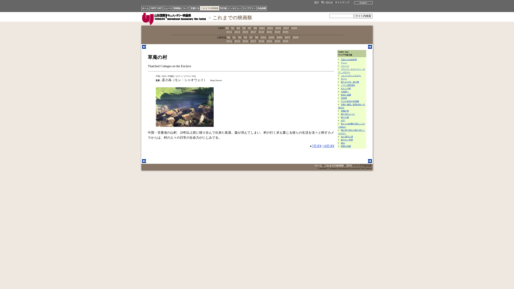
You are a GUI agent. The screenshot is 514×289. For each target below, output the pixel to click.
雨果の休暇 (346, 146)
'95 (244, 28)
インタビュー (234, 8)
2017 (253, 32)
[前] (144, 47)
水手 (343, 120)
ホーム (145, 8)
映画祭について (181, 8)
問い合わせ (327, 2)
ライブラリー (249, 8)
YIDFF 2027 (156, 8)
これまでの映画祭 (209, 8)
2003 (270, 28)
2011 (229, 32)
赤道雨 (344, 98)
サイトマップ (342, 2)
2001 (262, 28)
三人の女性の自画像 (350, 101)
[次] (370, 47)
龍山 (343, 143)
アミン (344, 63)
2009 (294, 28)
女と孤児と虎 (347, 136)
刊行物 (223, 8)
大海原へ (345, 92)
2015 (245, 32)
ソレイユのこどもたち (351, 75)
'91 (232, 28)
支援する (195, 8)
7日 (316, 146)
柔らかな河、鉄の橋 (350, 82)
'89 (227, 28)
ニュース (167, 8)
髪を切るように (348, 114)
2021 (269, 32)
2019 (261, 32)
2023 (277, 32)
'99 (255, 28)
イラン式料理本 (348, 85)
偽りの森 (345, 117)
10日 (328, 146)
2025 (285, 32)
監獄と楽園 (346, 95)
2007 (286, 28)
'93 (238, 28)
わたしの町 (346, 88)
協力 (316, 2)
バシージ (345, 66)
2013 (237, 32)
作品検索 (261, 8)
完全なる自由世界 (349, 59)
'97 (249, 28)
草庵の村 (345, 111)
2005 (278, 28)
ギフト (344, 79)
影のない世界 (347, 140)
